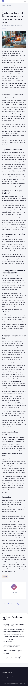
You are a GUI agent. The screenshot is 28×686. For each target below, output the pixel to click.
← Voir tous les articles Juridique (11, 604)
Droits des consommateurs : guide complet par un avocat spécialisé (13, 657)
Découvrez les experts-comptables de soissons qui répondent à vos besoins (14, 630)
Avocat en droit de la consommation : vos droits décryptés (13, 640)
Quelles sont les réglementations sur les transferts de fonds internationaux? (14, 635)
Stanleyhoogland (8, 672)
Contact (14, 677)
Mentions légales (6, 677)
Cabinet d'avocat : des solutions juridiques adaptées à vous (12, 645)
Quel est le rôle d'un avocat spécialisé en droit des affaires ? (14, 625)
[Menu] (24, 1)
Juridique (8, 5)
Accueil (3, 5)
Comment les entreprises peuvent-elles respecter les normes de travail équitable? (13, 651)
